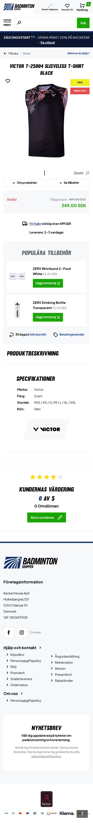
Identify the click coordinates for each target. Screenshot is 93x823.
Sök (83, 23)
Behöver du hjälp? (78, 53)
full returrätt (38, 334)
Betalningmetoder (71, 334)
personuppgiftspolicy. (46, 756)
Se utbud (47, 42)
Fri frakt (35, 224)
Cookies (35, 632)
